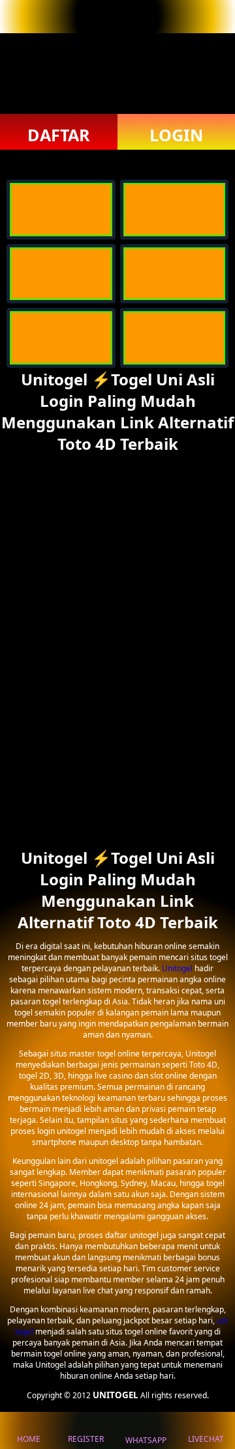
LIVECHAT (206, 1438)
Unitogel (178, 968)
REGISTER (86, 1438)
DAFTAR (58, 135)
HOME (28, 1438)
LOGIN (176, 135)
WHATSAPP (145, 1440)
